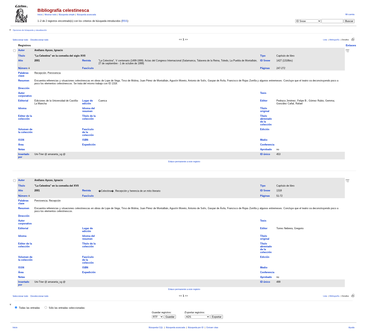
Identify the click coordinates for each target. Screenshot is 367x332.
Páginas (265, 68)
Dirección (23, 88)
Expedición (89, 144)
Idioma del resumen (88, 110)
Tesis (263, 93)
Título (21, 55)
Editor (263, 100)
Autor (21, 50)
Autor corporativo (25, 94)
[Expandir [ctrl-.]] (11, 305)
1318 (279, 190)
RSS (124, 20)
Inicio (39, 14)
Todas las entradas (29, 307)
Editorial (23, 100)
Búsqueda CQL (156, 327)
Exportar (216, 316)
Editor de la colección (25, 117)
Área (21, 144)
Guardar (170, 316)
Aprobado (266, 149)
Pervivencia (54, 72)
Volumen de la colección (25, 131)
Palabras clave (23, 74)
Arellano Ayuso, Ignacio (48, 50)
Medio (263, 139)
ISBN (85, 139)
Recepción (40, 72)
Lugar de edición (87, 102)
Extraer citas (212, 327)
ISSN (21, 139)
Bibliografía (334, 40)
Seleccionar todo (20, 40)
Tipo (263, 55)
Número (23, 68)
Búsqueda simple (67, 14)
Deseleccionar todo (39, 40)
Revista (86, 60)
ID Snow (265, 60)
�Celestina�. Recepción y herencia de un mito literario (129, 190)
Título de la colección (89, 117)
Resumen (23, 80)
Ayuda (351, 327)
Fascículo (88, 68)
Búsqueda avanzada (86, 14)
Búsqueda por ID (196, 327)
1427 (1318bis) (284, 60)
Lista (325, 40)
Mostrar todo (50, 14)
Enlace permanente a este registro (184, 161)
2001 (37, 60)
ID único (265, 154)
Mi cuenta (349, 14)
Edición (264, 129)
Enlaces (351, 45)
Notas (21, 149)
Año (20, 60)
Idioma (22, 108)
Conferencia (267, 144)
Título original (264, 110)
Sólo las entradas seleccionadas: (67, 307)
